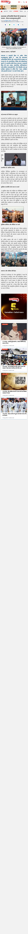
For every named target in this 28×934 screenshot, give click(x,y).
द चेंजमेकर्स (15, 11)
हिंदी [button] (19, 2)
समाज (10, 11)
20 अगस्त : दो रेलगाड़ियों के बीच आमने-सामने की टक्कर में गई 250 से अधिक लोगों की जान (14, 367)
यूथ (25, 11)
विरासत (21, 11)
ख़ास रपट (6, 11)
